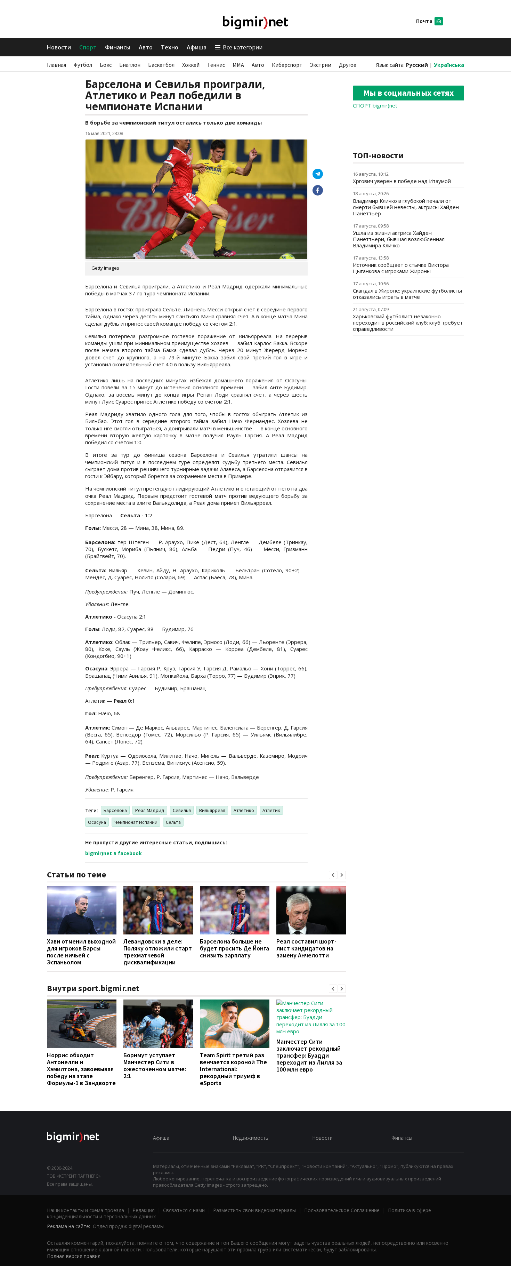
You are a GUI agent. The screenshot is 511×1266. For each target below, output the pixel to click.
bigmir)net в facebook (113, 853)
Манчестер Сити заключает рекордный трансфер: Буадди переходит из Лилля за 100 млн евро (309, 1055)
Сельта (173, 822)
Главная (56, 64)
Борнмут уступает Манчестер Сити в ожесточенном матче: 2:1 (154, 1065)
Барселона (115, 810)
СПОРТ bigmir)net (375, 105)
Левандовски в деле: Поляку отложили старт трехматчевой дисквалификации (157, 951)
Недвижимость (250, 1137)
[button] (333, 875)
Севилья (182, 810)
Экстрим (320, 64)
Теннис (216, 64)
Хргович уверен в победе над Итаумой (402, 180)
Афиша (196, 47)
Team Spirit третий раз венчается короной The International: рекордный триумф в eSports (233, 1069)
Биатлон (129, 64)
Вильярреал (212, 810)
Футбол (83, 64)
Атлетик (271, 810)
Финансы (117, 47)
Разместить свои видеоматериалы (254, 1210)
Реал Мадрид (149, 810)
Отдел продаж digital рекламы (128, 1226)
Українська (449, 64)
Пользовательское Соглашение (342, 1210)
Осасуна (97, 822)
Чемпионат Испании (135, 822)
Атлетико (244, 810)
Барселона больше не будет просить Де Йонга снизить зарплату (234, 948)
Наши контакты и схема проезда (85, 1210)
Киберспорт (287, 64)
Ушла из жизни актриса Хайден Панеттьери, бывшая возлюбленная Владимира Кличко (399, 239)
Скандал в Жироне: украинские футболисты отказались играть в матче (407, 293)
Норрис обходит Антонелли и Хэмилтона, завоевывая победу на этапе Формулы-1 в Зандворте (81, 1069)
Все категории (242, 47)
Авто (146, 47)
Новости (59, 47)
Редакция (143, 1210)
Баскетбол (161, 64)
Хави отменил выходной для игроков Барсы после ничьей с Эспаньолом (81, 951)
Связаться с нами (184, 1210)
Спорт (88, 47)
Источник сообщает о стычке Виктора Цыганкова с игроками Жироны (401, 267)
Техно (169, 47)
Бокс (106, 64)
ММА (238, 64)
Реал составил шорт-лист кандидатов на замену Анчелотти (306, 948)
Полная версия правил (73, 1256)
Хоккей (191, 64)
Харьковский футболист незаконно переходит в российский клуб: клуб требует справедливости (408, 322)
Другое (347, 64)
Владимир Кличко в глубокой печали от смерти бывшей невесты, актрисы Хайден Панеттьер (406, 207)
